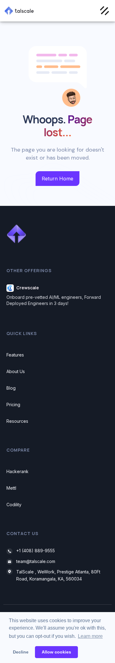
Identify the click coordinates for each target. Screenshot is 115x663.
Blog (11, 388)
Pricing (13, 404)
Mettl (11, 488)
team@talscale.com (35, 561)
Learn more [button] (90, 636)
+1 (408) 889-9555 (35, 550)
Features (15, 354)
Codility (13, 504)
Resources (17, 421)
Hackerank (17, 471)
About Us (15, 371)
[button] (104, 10)
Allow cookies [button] (56, 652)
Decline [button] (21, 652)
